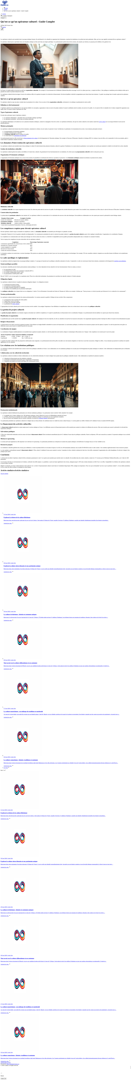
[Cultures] (5, 5)
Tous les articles (4, 473)
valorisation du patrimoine (20, 135)
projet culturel (102, 121)
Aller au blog (7, 1062)
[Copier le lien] (2, 29)
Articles (2, 1062)
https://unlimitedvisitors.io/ (13, 1064)
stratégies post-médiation (120, 261)
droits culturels (15, 303)
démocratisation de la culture (31, 138)
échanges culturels (43, 418)
